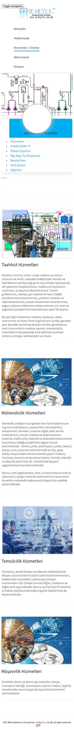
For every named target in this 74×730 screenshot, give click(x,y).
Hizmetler (17, 141)
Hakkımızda (21, 38)
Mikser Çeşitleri (20, 151)
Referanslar (21, 57)
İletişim (19, 67)
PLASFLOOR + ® (20, 146)
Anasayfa (20, 29)
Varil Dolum (18, 165)
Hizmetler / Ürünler (26, 48)
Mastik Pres (18, 160)
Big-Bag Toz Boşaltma (25, 155)
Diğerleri (16, 170)
